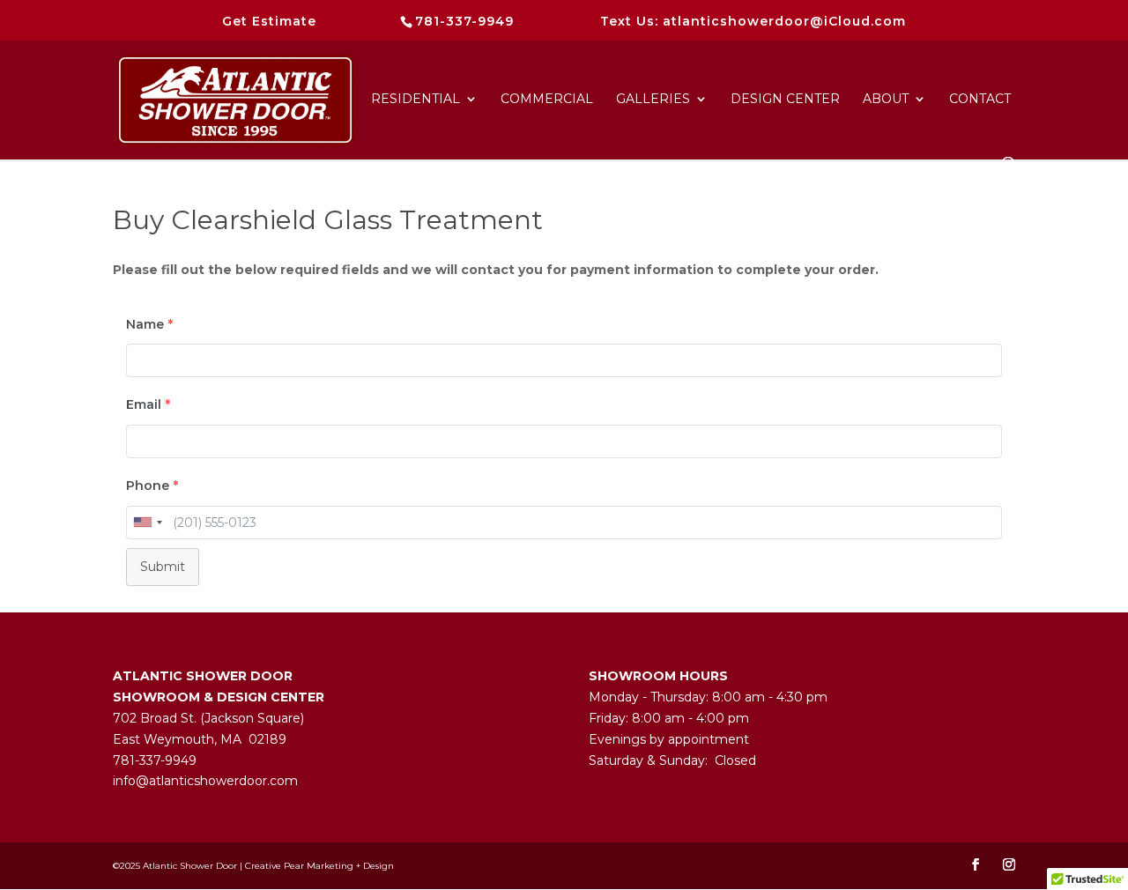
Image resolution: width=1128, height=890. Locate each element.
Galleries (653, 100)
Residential (415, 100)
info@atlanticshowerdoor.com (205, 781)
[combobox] (147, 522)
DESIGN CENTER (785, 100)
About (886, 100)
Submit (162, 567)
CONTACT (980, 100)
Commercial (547, 100)
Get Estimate (269, 21)
